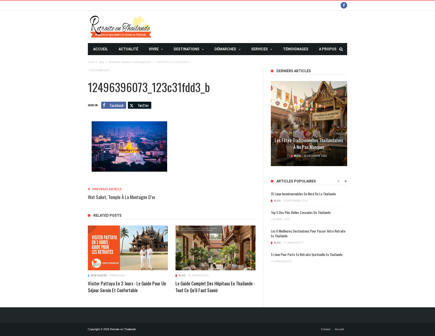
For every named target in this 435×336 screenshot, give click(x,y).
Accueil (100, 49)
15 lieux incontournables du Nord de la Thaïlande (303, 193)
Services (259, 49)
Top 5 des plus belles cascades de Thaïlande (301, 212)
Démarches (225, 49)
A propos (328, 49)
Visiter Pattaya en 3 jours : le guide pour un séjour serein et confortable (127, 286)
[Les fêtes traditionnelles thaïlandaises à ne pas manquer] (309, 123)
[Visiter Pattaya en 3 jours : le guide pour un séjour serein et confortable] (128, 248)
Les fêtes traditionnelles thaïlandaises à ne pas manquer (309, 143)
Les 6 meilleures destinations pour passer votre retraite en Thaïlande (308, 233)
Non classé (99, 275)
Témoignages (295, 49)
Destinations (186, 49)
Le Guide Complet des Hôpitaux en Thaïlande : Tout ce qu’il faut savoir (215, 286)
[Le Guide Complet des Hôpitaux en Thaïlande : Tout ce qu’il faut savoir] (215, 248)
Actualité (128, 49)
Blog (181, 275)
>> (95, 61)
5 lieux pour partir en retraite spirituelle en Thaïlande (306, 254)
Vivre (154, 49)
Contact (326, 329)
